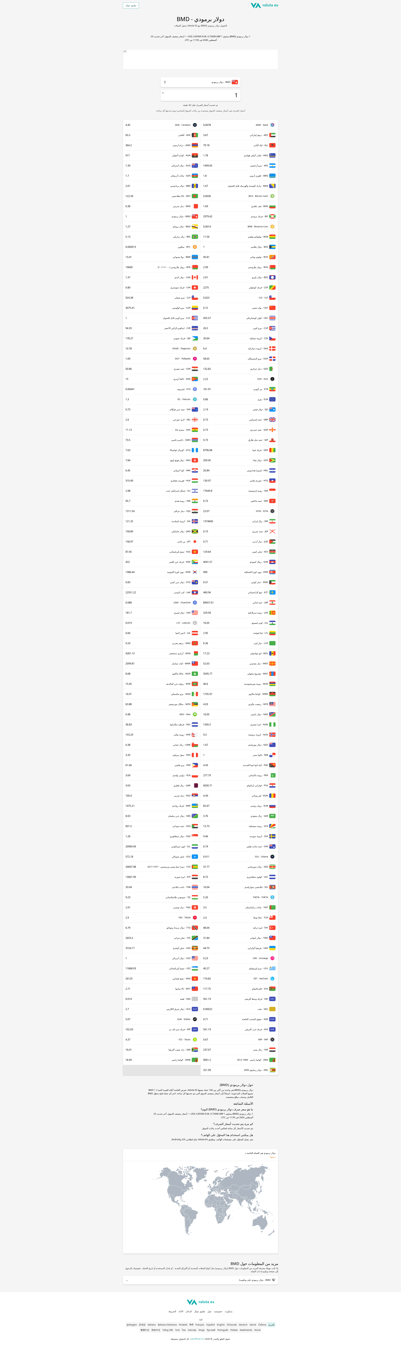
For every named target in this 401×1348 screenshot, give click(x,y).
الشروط (172, 1311)
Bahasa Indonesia (167, 1324)
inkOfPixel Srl (197, 1338)
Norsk (257, 1329)
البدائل (189, 1311)
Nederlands (246, 1329)
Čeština (262, 1324)
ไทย (184, 1329)
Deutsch (243, 1324)
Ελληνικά (232, 1324)
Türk (177, 1329)
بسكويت (228, 1311)
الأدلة (181, 1311)
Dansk (253, 1324)
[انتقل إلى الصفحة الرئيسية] (264, 5)
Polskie (234, 1329)
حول (210, 1311)
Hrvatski (183, 1324)
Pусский (211, 1329)
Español (210, 1324)
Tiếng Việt (167, 1329)
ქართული (132, 1324)
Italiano (152, 1324)
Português (222, 1329)
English (221, 1324)
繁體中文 (145, 1329)
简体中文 (155, 1329)
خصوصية (218, 1311)
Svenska (192, 1329)
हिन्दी (191, 1324)
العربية (271, 1324)
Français (199, 1324)
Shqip (201, 1329)
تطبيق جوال (130, 5)
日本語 (142, 1324)
